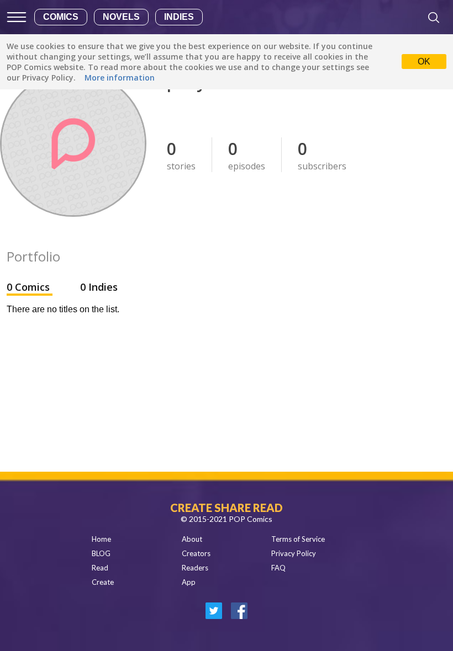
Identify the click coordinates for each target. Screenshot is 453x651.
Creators (196, 553)
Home (101, 539)
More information (120, 77)
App (189, 582)
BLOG (101, 553)
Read (100, 567)
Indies (179, 17)
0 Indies (99, 287)
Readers (195, 567)
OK (424, 61)
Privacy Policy (293, 553)
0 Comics (29, 287)
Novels (121, 17)
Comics (60, 17)
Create (103, 582)
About (192, 539)
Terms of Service (298, 539)
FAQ (278, 567)
